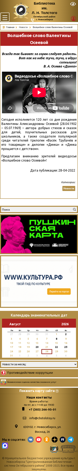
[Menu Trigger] (4, 17)
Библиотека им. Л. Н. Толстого (44, 8)
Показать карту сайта (37, 391)
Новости (23, 27)
